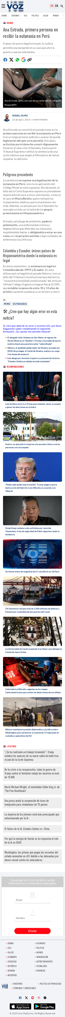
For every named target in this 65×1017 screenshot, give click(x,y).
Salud (45, 16)
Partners (40, 971)
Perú (7, 303)
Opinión (11, 971)
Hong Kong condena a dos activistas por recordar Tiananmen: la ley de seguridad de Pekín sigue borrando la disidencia (32, 531)
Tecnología (41, 966)
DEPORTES (12, 966)
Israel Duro (20, 115)
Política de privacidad (50, 984)
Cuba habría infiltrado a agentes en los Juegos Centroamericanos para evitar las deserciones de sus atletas (33, 691)
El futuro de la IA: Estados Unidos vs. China (27, 829)
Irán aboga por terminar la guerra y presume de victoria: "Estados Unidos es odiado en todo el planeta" (33, 360)
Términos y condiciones (24, 988)
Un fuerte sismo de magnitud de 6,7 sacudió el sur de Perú (32, 571)
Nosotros (12, 975)
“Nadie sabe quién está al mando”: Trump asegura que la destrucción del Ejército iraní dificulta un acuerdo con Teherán (31, 487)
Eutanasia (20, 303)
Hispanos (15, 16)
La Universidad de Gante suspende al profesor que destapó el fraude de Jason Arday (33, 650)
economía (12, 957)
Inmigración (42, 957)
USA (25, 16)
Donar (4, 16)
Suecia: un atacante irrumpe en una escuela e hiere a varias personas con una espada (32, 446)
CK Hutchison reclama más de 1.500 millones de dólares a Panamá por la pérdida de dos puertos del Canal (32, 610)
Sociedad (12, 962)
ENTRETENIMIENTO (44, 962)
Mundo (56, 16)
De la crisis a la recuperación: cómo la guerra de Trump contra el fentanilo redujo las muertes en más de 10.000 (32, 773)
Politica (35, 16)
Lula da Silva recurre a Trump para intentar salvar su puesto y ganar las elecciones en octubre (33, 405)
